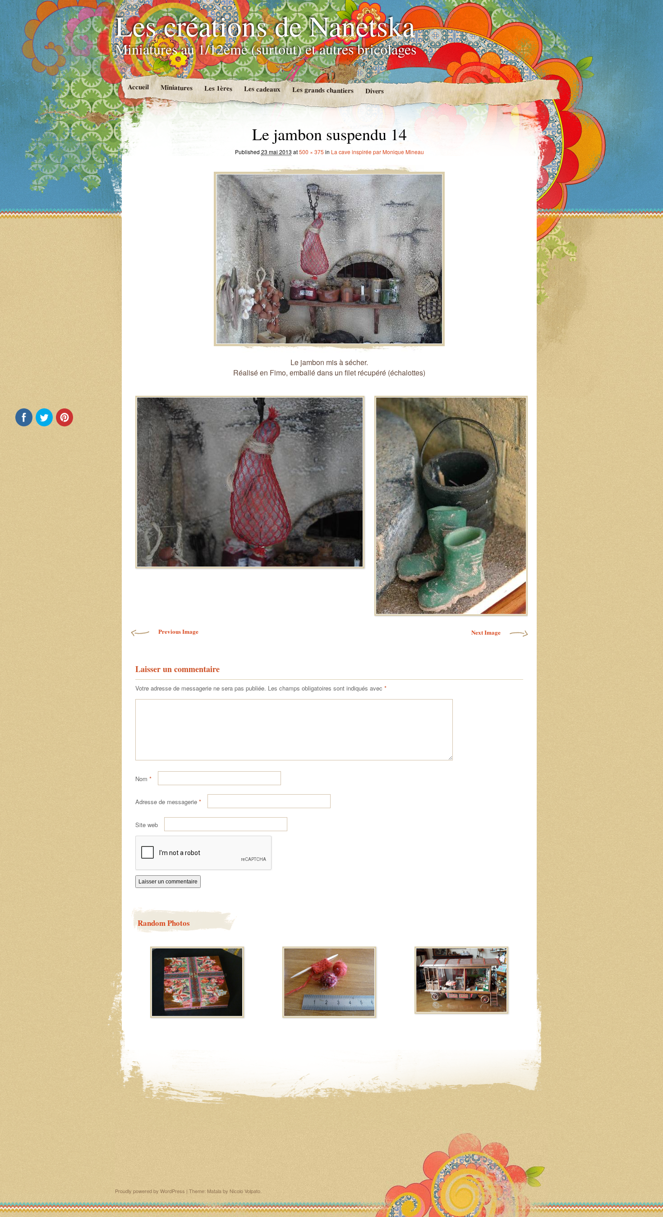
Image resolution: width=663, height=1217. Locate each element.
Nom (143, 778)
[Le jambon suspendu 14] (329, 256)
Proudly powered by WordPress (150, 1190)
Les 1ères (218, 88)
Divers (374, 91)
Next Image (486, 632)
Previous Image (178, 631)
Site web (146, 824)
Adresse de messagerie (168, 801)
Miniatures (176, 87)
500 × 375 (311, 152)
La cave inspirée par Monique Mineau (377, 152)
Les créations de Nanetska (265, 25)
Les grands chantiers (322, 89)
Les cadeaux (262, 88)
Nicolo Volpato (245, 1190)
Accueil (137, 87)
